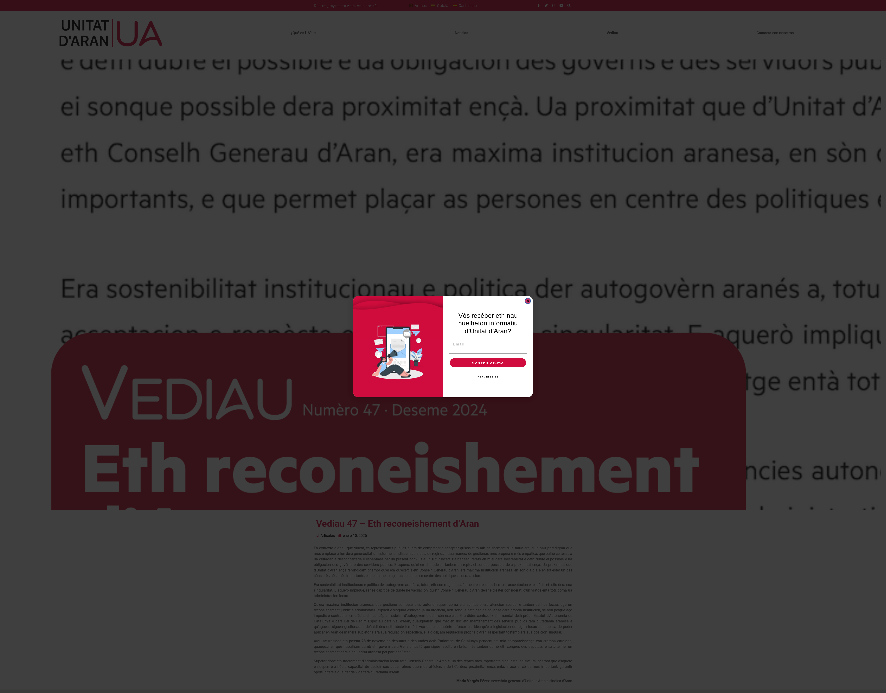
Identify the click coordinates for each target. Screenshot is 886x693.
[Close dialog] (528, 301)
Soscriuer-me (488, 363)
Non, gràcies (488, 376)
